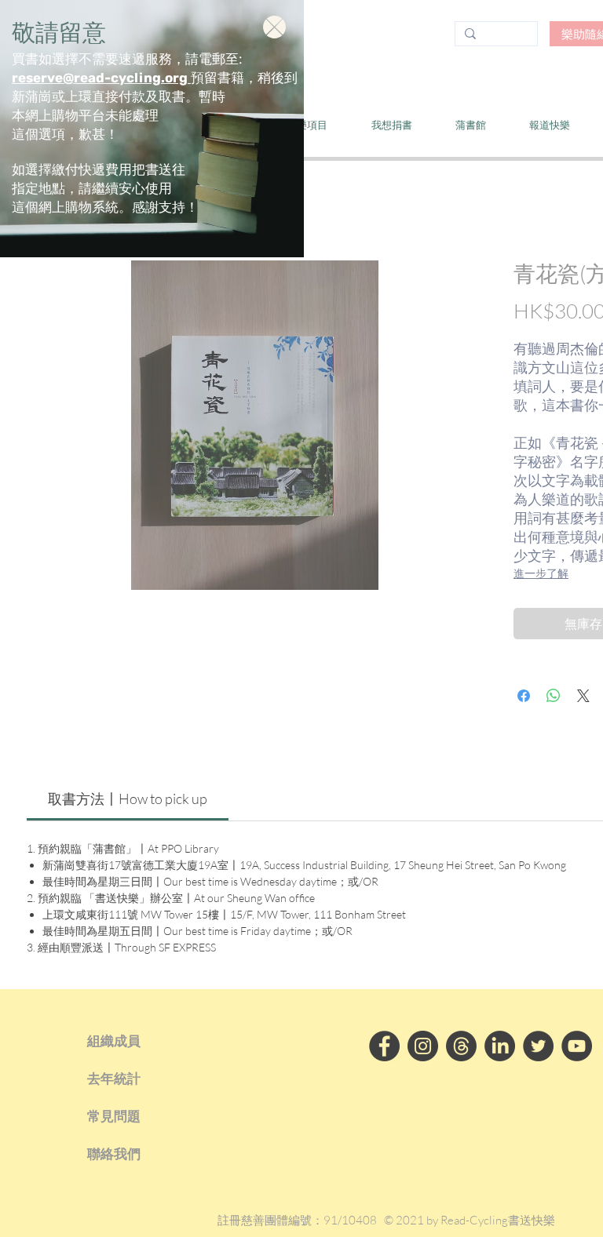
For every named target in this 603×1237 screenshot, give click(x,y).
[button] (274, 27)
